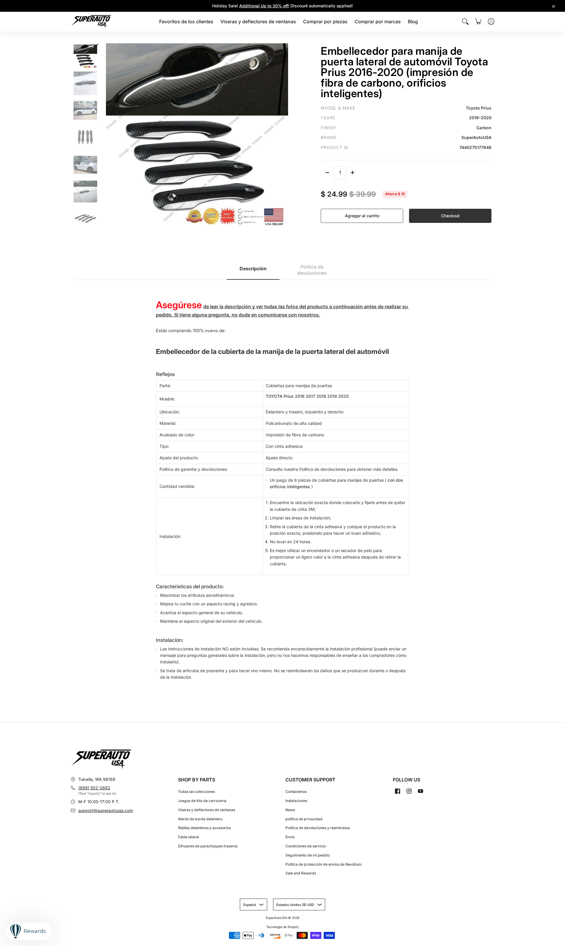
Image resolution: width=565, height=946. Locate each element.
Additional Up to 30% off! (264, 5)
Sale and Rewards (300, 873)
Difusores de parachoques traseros (207, 846)
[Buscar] (465, 21)
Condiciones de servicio (305, 846)
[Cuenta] (491, 21)
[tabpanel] (282, 483)
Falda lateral (188, 837)
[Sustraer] (327, 172)
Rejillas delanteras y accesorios (204, 828)
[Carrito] (478, 21)
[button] (397, 791)
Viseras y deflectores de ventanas (206, 810)
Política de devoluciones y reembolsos (317, 828)
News (290, 810)
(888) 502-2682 (94, 787)
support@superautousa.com (105, 810)
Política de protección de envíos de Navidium (323, 864)
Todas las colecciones (196, 791)
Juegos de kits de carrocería (202, 800)
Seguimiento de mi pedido (307, 855)
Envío (290, 837)
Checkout (450, 215)
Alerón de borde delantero (200, 819)
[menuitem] (186, 22)
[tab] (253, 270)
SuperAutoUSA (276, 918)
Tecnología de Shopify (282, 927)
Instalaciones (296, 800)
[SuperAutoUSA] (91, 22)
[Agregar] (352, 172)
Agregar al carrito (362, 215)
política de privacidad (304, 819)
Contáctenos (296, 791)
